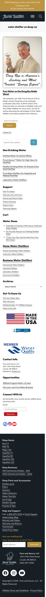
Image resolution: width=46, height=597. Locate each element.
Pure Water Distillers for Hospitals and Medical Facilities (19, 174)
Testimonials (7, 526)
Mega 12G (6, 450)
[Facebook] (5, 424)
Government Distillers (11, 275)
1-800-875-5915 (14, 514)
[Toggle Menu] (32, 16)
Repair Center (8, 205)
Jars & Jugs (7, 499)
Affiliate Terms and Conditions (15, 590)
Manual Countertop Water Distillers (16, 251)
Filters (5, 487)
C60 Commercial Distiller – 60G (16, 470)
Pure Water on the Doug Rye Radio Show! (20, 93)
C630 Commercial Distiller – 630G (17, 474)
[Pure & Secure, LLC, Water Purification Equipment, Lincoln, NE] (21, 333)
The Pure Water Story (11, 298)
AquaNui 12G (8, 462)
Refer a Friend (24, 383)
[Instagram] (10, 424)
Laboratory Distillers (11, 272)
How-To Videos (9, 191)
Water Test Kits (9, 496)
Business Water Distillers (17, 260)
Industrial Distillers (10, 268)
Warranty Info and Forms (12, 195)
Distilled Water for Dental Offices (17, 155)
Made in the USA (9, 308)
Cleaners (6, 490)
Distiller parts (8, 484)
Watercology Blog (10, 517)
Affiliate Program (25, 305)
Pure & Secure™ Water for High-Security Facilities (20, 161)
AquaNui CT (7, 453)
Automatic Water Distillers (13, 254)
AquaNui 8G (7, 456)
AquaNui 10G (8, 459)
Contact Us (7, 132)
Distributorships (9, 305)
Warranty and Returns (12, 523)
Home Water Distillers (16, 246)
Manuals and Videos (11, 520)
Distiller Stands (9, 502)
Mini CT (5, 443)
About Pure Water (10, 530)
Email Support (31, 514)
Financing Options (10, 208)
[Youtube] (14, 424)
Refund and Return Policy (13, 198)
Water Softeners (9, 493)
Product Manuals (9, 202)
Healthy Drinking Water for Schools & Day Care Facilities (21, 167)
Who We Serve (9, 301)
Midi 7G (5, 446)
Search (9, 125)
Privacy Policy (36, 590)
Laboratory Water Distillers (15, 180)
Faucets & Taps (9, 505)
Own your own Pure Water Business (18, 387)
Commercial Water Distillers (14, 265)
